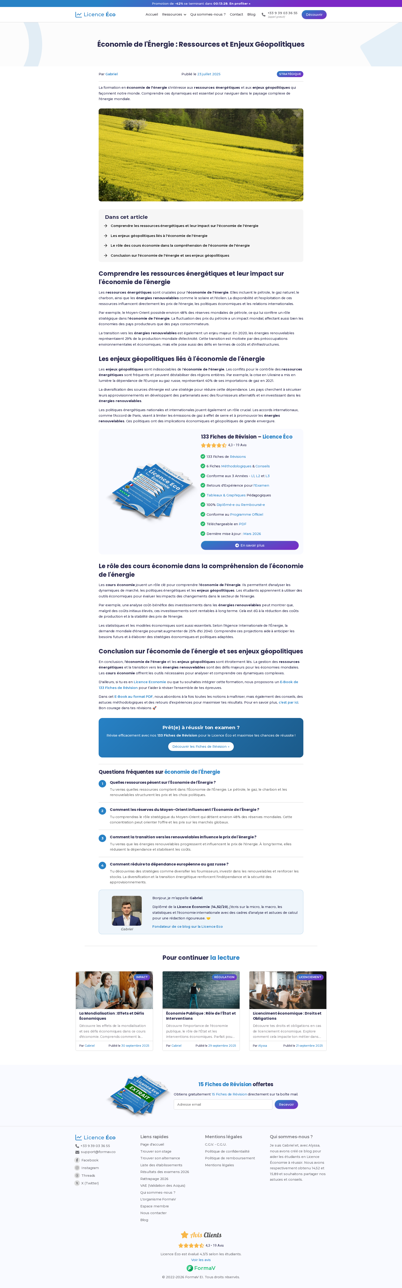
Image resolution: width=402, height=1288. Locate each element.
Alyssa (262, 1045)
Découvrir (314, 15)
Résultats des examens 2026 (164, 1172)
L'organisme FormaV (158, 1199)
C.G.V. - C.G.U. (216, 1144)
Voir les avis (201, 1260)
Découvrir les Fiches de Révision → (201, 746)
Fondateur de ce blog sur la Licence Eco (187, 926)
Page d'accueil (152, 1144)
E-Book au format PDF (133, 697)
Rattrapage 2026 (154, 1179)
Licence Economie (150, 682)
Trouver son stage (155, 1151)
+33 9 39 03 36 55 (95, 1146)
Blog (144, 1220)
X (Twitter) (90, 1183)
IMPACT (141, 977)
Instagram (90, 1168)
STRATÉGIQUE (290, 74)
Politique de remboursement (230, 1158)
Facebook (89, 1160)
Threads (88, 1175)
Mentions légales (219, 1165)
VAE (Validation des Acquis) (162, 1185)
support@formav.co (98, 1152)
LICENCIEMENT (310, 977)
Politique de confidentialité (227, 1151)
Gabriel (111, 74)
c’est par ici (288, 702)
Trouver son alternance (160, 1158)
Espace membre (154, 1206)
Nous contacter (153, 1213)
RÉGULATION (224, 977)
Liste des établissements (161, 1165)
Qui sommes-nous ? (157, 1192)
